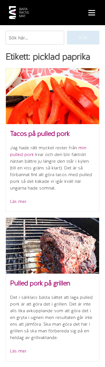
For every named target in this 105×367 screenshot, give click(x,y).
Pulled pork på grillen (40, 283)
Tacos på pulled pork (39, 133)
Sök (83, 38)
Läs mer (18, 201)
